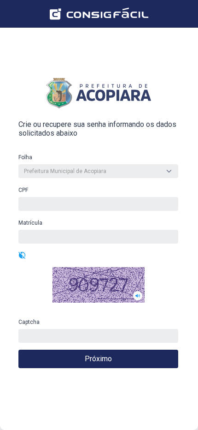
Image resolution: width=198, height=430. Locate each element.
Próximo (98, 358)
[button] (98, 285)
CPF (23, 190)
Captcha (29, 322)
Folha (25, 157)
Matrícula (30, 223)
